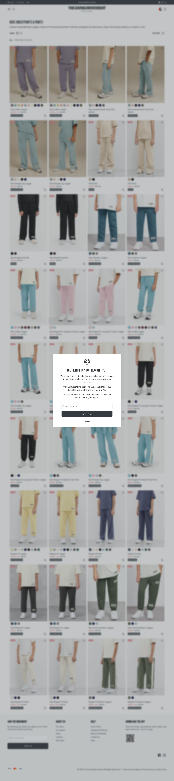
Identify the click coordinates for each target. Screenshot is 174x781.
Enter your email (70, 406)
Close (87, 421)
